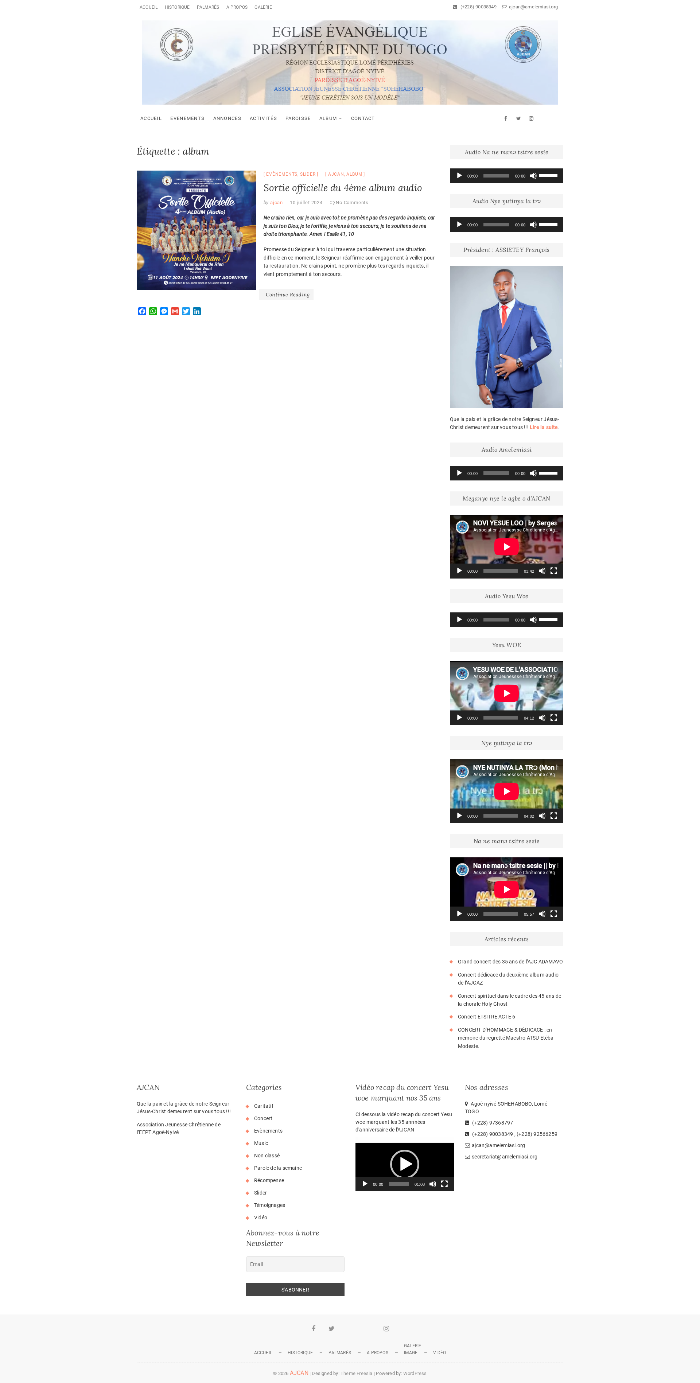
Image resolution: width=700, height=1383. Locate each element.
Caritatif (263, 1106)
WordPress (415, 1373)
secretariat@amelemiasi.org (504, 1157)
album (354, 174)
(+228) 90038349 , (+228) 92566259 (514, 1134)
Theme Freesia (357, 1373)
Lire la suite (544, 427)
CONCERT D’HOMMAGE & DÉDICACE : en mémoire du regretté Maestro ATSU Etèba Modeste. (506, 1038)
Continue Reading (288, 294)
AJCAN (299, 1373)
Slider (308, 174)
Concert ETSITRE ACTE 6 (486, 1017)
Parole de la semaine (278, 1168)
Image (410, 1352)
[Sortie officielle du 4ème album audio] (196, 230)
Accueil (149, 7)
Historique (177, 7)
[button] (404, 1164)
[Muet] (533, 175)
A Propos (237, 7)
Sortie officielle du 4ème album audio (343, 188)
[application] (506, 175)
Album (328, 118)
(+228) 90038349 (477, 6)
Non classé (267, 1155)
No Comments (352, 202)
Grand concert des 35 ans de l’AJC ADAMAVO (510, 962)
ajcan (336, 174)
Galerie (263, 7)
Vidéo (260, 1217)
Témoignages (269, 1205)
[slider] (549, 175)
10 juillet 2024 (306, 202)
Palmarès (208, 7)
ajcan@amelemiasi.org (533, 6)
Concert (263, 1118)
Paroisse (298, 118)
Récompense (269, 1180)
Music (261, 1143)
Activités (263, 118)
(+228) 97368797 (492, 1123)
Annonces (227, 118)
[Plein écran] (553, 570)
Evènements (282, 174)
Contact (363, 118)
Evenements (187, 118)
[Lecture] (459, 175)
